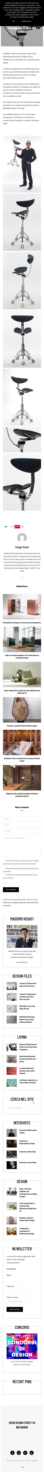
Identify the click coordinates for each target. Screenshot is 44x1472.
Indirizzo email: (12, 1297)
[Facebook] (12, 1453)
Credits (35, 1461)
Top (22, 1467)
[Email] (22, 526)
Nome (9, 1275)
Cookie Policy (26, 21)
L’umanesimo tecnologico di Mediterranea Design (26, 1231)
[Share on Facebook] (12, 526)
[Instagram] (19, 1453)
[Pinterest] (25, 1453)
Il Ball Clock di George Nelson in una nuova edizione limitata (27, 1019)
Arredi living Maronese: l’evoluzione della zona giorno (27, 1058)
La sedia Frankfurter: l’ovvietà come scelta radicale (26, 1070)
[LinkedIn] (31, 1453)
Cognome (10, 1286)
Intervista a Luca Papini (27, 1162)
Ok (14, 21)
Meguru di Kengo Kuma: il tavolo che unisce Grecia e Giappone (28, 1047)
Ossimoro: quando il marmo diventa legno (22, 726)
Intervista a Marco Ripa (27, 1152)
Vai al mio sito (22, 962)
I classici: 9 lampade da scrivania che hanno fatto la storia (27, 996)
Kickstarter (29, 117)
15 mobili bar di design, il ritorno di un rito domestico (22, 622)
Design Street (23, 37)
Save (18, 526)
